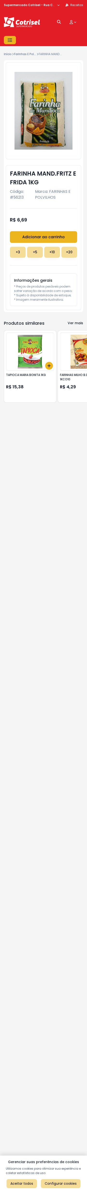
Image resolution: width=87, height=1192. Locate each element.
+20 (69, 252)
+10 (52, 252)
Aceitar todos (21, 1183)
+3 (18, 252)
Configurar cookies (61, 1183)
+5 (35, 252)
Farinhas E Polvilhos (28, 54)
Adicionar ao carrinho (43, 237)
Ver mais (75, 323)
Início (8, 54)
